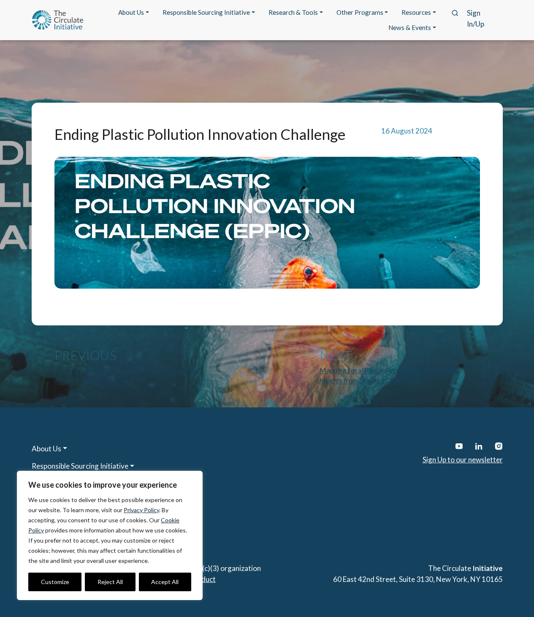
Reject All (110, 581)
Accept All (165, 581)
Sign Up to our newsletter (463, 459)
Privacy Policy (141, 509)
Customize (55, 581)
